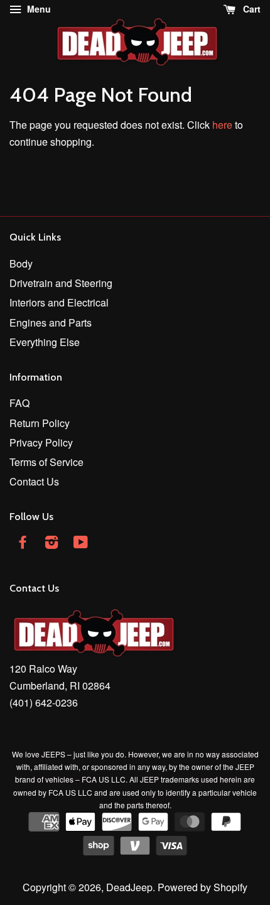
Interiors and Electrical (59, 302)
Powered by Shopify (202, 887)
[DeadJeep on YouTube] (80, 543)
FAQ (19, 403)
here (222, 124)
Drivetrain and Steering (60, 283)
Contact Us (34, 481)
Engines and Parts (50, 322)
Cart (250, 9)
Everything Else (44, 342)
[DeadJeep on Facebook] (23, 543)
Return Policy (39, 423)
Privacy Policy (41, 442)
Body (21, 263)
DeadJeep (129, 887)
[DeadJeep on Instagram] (51, 543)
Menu (37, 9)
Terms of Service (46, 462)
